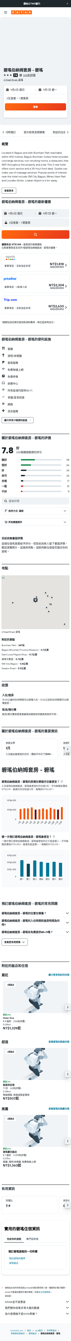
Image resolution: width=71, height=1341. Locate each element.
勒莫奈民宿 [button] (9, 1084)
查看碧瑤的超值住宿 (59, 1041)
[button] (67, 3)
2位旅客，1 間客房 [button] (17, 98)
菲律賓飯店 (52, 1330)
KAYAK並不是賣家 (15, 1302)
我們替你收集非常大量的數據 (22, 1308)
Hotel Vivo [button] (8, 1017)
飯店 (29, 1330)
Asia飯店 (39, 1330)
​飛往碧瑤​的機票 (17, 1258)
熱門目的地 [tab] (32, 1238)
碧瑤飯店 (13, 1263)
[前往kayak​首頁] (21, 12)
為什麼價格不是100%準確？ (21, 1313)
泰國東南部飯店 (18, 1333)
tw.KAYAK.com (16, 1330)
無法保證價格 (44, 1292)
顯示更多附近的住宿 (59, 974)
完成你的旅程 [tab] (14, 1238)
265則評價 (29, 75)
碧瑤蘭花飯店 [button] (10, 1151)
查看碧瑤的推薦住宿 (59, 1108)
